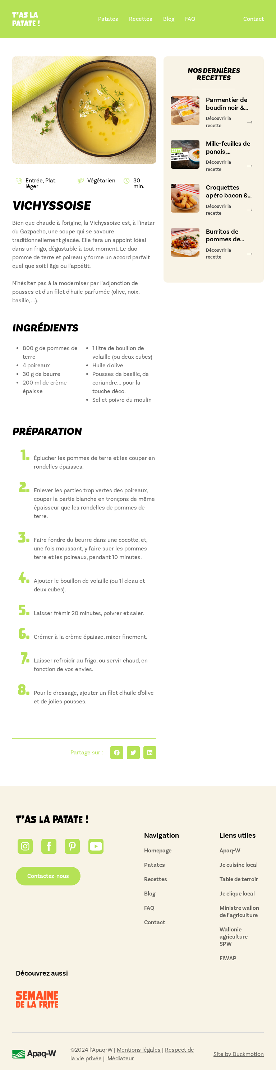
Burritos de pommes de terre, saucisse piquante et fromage (227, 235)
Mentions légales (139, 1049)
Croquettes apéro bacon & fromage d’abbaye (227, 191)
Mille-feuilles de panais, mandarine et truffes (228, 147)
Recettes (140, 19)
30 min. (138, 183)
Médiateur (120, 1058)
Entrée (34, 180)
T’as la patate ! (52, 819)
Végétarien (101, 180)
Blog (168, 19)
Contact (253, 19)
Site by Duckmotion (238, 1054)
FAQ (190, 19)
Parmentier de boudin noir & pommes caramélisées (226, 104)
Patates (108, 19)
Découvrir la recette (218, 122)
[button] (116, 752)
